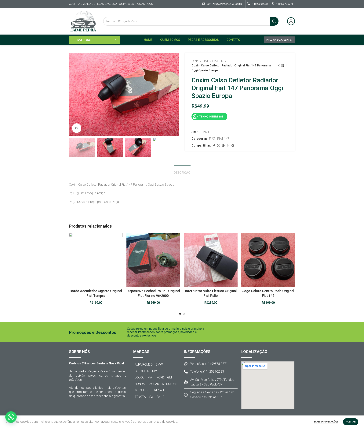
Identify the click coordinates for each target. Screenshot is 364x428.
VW (151, 397)
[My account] (291, 21)
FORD (160, 377)
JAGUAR (153, 384)
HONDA (140, 384)
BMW (159, 364)
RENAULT (160, 390)
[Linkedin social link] (228, 145)
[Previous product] (279, 65)
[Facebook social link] (214, 145)
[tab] (182, 171)
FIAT (205, 61)
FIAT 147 (218, 61)
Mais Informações (326, 421)
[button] (11, 417)
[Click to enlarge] (76, 128)
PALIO (160, 397)
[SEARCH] (274, 21)
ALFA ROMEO (144, 364)
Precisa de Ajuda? (277, 40)
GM (169, 377)
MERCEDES (169, 384)
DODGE (139, 377)
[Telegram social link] (232, 145)
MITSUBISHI (143, 390)
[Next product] (286, 65)
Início (195, 61)
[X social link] (218, 145)
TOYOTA (140, 397)
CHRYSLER (142, 371)
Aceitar (351, 421)
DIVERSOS (159, 371)
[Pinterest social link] (223, 145)
